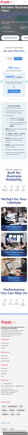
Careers (3, 348)
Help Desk (3, 373)
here (18, 154)
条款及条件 (4, 429)
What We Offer (5, 345)
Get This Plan (14, 91)
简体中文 (3, 423)
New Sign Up (4, 368)
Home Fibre (4, 355)
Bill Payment (4, 371)
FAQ (2, 376)
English (8, 423)
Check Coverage (5, 360)
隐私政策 (12, 429)
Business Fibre (5, 358)
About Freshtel (5, 343)
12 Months (10, 58)
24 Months (18, 58)
